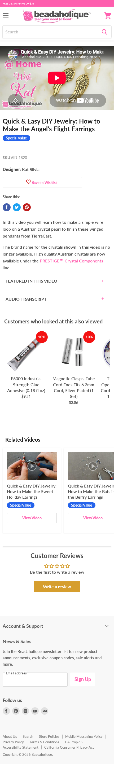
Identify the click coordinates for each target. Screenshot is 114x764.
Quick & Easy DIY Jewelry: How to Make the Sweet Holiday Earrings (31, 491)
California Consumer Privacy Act (69, 747)
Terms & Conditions (44, 742)
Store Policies (49, 736)
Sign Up (82, 679)
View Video (32, 518)
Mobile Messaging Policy (84, 736)
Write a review (57, 586)
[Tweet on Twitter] (17, 207)
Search (28, 736)
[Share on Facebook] (7, 207)
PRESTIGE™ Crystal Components (71, 260)
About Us (10, 736)
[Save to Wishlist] (28, 182)
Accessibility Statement (20, 747)
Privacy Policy (13, 742)
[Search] (104, 32)
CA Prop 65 (74, 742)
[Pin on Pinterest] (27, 207)
